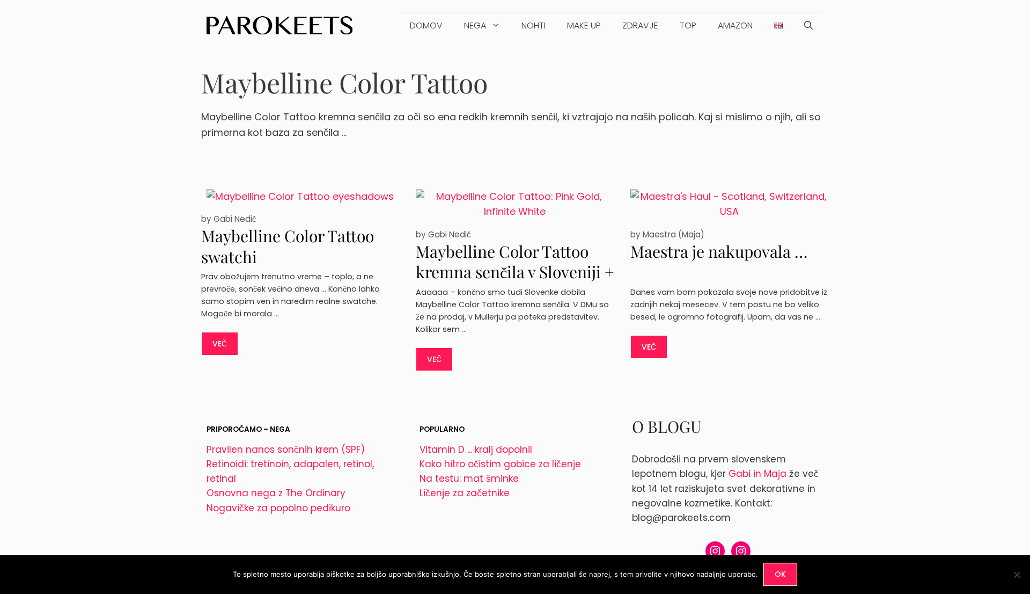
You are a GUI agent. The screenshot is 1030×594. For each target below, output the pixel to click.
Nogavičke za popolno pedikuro (278, 508)
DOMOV (426, 25)
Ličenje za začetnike (465, 493)
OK (780, 574)
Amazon (735, 25)
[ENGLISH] (778, 25)
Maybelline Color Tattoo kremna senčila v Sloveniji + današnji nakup (515, 272)
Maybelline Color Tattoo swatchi (287, 246)
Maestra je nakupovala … (718, 251)
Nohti (533, 25)
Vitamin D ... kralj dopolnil (476, 449)
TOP (688, 25)
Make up (584, 25)
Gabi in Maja (757, 473)
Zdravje (640, 25)
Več (219, 343)
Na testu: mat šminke (469, 478)
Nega (475, 25)
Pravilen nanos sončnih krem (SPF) (286, 449)
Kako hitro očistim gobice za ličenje (500, 464)
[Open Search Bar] (808, 25)
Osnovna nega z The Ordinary (276, 493)
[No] (1016, 574)
